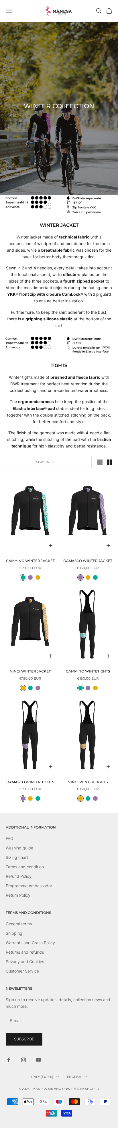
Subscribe (24, 1039)
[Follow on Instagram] (23, 1060)
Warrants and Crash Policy (30, 942)
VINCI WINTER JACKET (30, 671)
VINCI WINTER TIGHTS (88, 782)
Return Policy (18, 895)
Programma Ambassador (29, 885)
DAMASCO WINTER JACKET (87, 561)
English (74, 1077)
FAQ (9, 838)
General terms (19, 923)
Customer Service (22, 971)
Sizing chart (17, 857)
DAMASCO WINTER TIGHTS (30, 782)
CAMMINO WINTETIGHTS (88, 671)
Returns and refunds (25, 952)
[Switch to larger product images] (100, 462)
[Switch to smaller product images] (109, 462)
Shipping (14, 933)
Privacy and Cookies (25, 961)
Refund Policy (19, 876)
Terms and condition (25, 866)
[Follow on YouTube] (38, 1060)
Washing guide (19, 847)
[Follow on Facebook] (8, 1060)
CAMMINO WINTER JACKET (30, 561)
